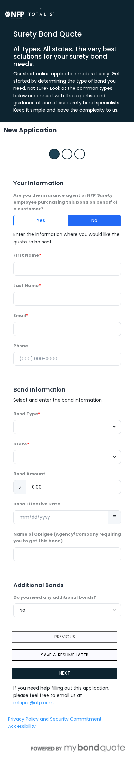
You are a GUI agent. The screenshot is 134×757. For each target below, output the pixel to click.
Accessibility (22, 726)
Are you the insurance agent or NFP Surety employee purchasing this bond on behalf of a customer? (65, 202)
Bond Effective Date (36, 504)
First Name (26, 255)
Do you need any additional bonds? (54, 597)
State (20, 444)
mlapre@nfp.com (33, 702)
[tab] (54, 154)
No (94, 220)
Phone (20, 346)
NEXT (64, 673)
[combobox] (67, 427)
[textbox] (64, 427)
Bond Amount (29, 474)
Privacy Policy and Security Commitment (55, 719)
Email (19, 316)
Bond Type (25, 414)
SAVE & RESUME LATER (64, 655)
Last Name (26, 285)
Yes (41, 220)
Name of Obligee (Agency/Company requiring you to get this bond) (67, 537)
